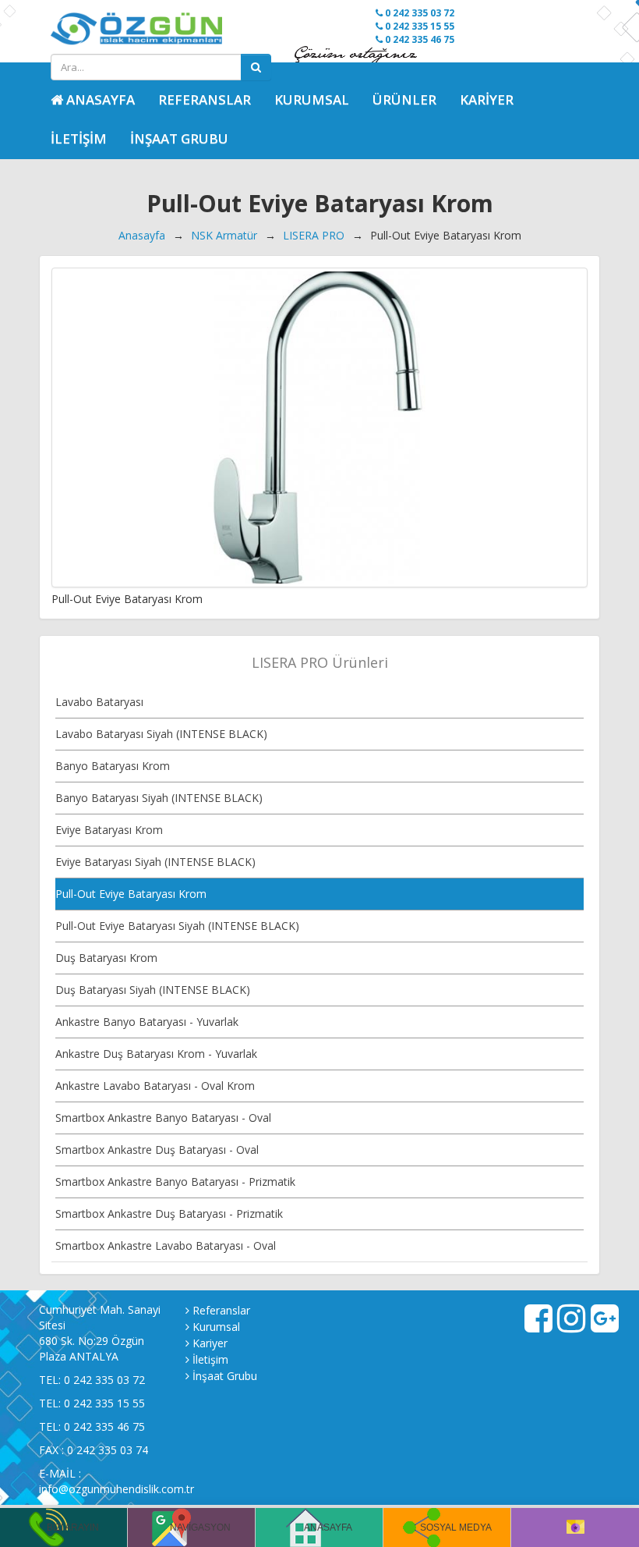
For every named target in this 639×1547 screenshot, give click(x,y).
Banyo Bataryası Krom (112, 765)
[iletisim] (575, 1527)
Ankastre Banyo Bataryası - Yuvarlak (146, 1021)
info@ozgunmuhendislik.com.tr (116, 1488)
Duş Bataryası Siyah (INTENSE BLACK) (152, 989)
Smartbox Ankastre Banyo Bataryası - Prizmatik (175, 1181)
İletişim (79, 138)
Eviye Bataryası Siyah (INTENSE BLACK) (155, 861)
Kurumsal (311, 99)
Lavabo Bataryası (99, 701)
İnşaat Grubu (179, 138)
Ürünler (404, 99)
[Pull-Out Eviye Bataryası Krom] (319, 427)
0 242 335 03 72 (418, 13)
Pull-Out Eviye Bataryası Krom (131, 893)
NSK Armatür (224, 235)
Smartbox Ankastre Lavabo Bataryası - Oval (165, 1245)
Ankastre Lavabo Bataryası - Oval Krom (155, 1085)
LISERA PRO (313, 235)
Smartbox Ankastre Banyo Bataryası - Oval (163, 1117)
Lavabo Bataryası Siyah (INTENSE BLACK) (161, 733)
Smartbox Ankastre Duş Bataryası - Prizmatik (169, 1213)
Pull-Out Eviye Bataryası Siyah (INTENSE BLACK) (177, 925)
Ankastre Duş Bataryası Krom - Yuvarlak (156, 1053)
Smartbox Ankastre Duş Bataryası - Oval (157, 1149)
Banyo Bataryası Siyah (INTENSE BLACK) (159, 797)
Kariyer (487, 99)
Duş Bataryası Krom (106, 957)
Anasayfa (141, 235)
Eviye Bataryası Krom (109, 829)
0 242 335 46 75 (418, 39)
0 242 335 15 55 (418, 26)
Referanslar (204, 99)
